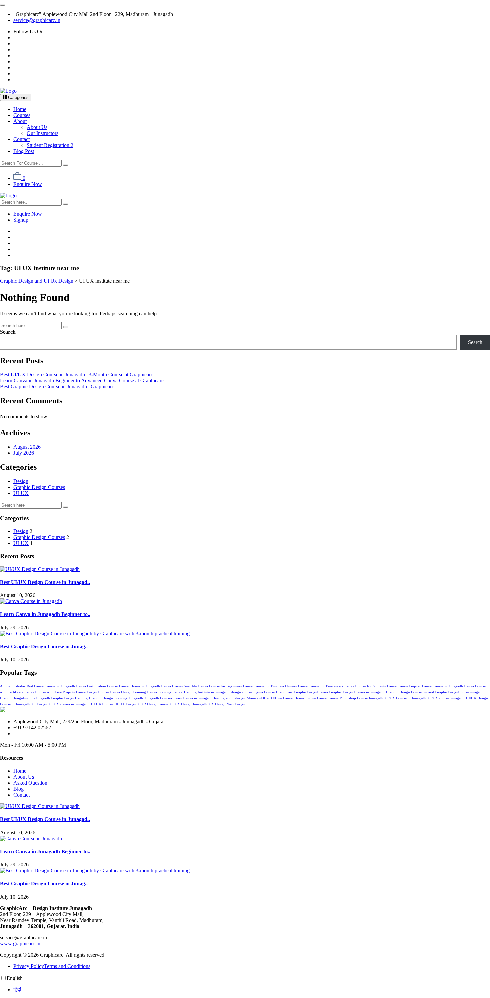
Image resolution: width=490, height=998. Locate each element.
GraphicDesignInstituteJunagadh (25, 698)
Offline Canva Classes (287, 698)
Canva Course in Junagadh (442, 686)
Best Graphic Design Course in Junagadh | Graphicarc (57, 386)
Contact (21, 139)
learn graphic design (229, 698)
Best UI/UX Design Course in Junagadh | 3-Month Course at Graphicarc (76, 374)
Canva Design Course (92, 692)
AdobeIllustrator (12, 686)
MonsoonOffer (258, 698)
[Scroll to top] (2, 5)
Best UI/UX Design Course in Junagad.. (45, 582)
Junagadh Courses (158, 698)
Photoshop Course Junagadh (361, 698)
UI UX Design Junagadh (188, 704)
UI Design (39, 704)
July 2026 (23, 453)
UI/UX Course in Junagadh (405, 698)
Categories (18, 97)
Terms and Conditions (67, 966)
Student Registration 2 (50, 145)
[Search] (65, 165)
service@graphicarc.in (36, 20)
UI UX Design (125, 704)
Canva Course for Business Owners (270, 686)
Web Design (236, 704)
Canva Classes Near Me (179, 686)
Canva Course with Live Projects (50, 692)
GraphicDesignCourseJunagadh (459, 692)
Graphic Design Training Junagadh (116, 698)
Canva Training (159, 692)
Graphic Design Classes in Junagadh (357, 692)
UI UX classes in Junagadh (69, 704)
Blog (18, 789)
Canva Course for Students (365, 686)
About (20, 121)
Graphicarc (284, 692)
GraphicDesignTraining (69, 698)
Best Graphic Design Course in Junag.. (44, 646)
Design (20, 481)
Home (19, 109)
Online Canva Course (322, 698)
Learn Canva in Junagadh (193, 698)
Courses (21, 115)
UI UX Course (102, 704)
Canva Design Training (128, 692)
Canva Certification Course (97, 686)
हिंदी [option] (17, 989)
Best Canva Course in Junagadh (51, 686)
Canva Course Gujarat (404, 686)
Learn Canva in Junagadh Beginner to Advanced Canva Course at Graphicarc (82, 380)
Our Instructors (42, 133)
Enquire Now (27, 184)
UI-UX (21, 493)
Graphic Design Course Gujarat (410, 692)
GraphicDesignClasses (311, 692)
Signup (20, 220)
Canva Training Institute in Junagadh (201, 692)
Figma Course (264, 692)
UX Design (217, 704)
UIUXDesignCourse (153, 704)
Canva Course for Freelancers (320, 686)
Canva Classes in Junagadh (139, 686)
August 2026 (27, 447)
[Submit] (65, 327)
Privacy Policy (28, 966)
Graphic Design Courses (39, 487)
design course (241, 692)
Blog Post (23, 151)
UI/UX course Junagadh (446, 698)
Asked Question (30, 783)
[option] (251, 990)
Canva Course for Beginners (220, 686)
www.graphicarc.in (20, 943)
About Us (37, 127)
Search (8, 332)
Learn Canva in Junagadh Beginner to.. (45, 614)
